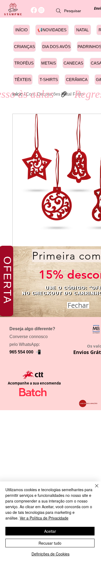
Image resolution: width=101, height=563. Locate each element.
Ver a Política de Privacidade (44, 518)
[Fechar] (93, 489)
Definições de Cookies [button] (50, 554)
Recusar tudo (50, 543)
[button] (78, 305)
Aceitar (50, 531)
